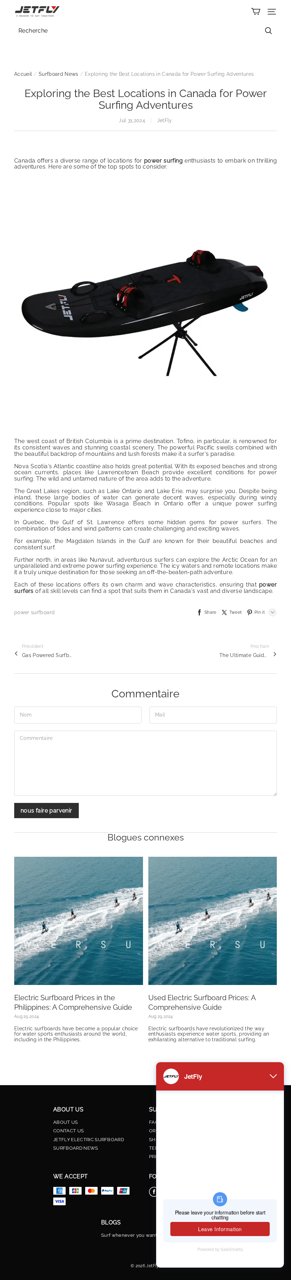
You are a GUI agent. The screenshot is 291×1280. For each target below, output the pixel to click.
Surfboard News (58, 74)
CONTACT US (68, 1130)
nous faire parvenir (46, 810)
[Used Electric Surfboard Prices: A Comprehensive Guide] (212, 921)
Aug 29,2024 (26, 1016)
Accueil (23, 74)
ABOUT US (65, 1122)
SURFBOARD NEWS (75, 1148)
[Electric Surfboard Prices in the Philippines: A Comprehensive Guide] (78, 921)
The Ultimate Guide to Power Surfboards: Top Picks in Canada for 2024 (244, 655)
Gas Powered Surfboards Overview (47, 655)
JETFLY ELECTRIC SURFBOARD (88, 1139)
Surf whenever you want (129, 1235)
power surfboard (34, 612)
